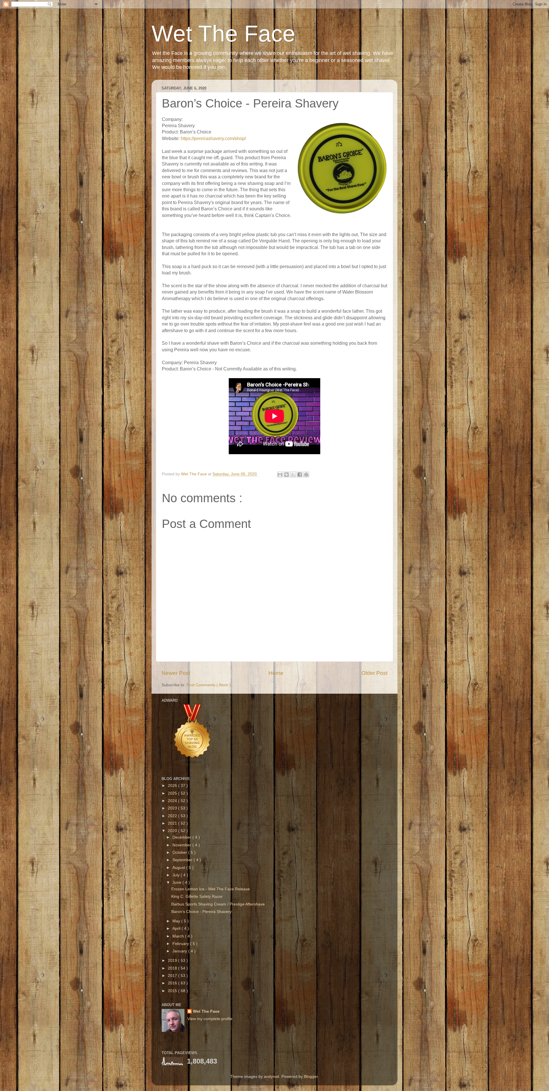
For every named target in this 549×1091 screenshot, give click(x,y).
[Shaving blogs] (192, 765)
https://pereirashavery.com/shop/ (213, 138)
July (176, 875)
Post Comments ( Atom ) (208, 685)
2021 (173, 823)
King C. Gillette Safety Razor (197, 896)
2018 (173, 968)
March (178, 936)
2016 (173, 983)
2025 (173, 793)
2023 (173, 808)
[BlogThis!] (286, 474)
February (181, 944)
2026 (173, 785)
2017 (173, 976)
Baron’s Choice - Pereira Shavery (201, 912)
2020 (173, 831)
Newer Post (176, 673)
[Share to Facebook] (300, 474)
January (180, 951)
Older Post (374, 673)
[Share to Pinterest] (306, 474)
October (180, 852)
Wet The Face (223, 33)
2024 (173, 801)
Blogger (311, 1076)
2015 (173, 991)
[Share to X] (293, 474)
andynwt (271, 1076)
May (176, 921)
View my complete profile (209, 1019)
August (179, 867)
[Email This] (280, 474)
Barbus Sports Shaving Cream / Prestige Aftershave (218, 904)
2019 (173, 960)
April (177, 928)
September (183, 860)
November (182, 845)
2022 (173, 816)
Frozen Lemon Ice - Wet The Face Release (210, 889)
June (177, 882)
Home (275, 673)
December (182, 837)
